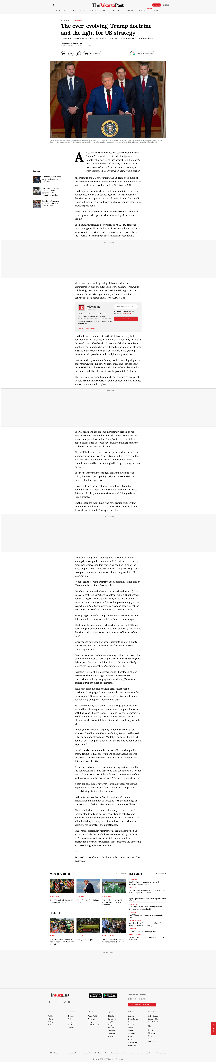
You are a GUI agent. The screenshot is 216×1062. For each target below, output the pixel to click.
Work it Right (132, 1045)
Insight (110, 1022)
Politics (50, 1016)
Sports (150, 1039)
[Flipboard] (69, 1002)
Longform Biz (153, 1019)
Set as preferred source (145, 54)
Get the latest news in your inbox (140, 994)
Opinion (65, 20)
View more (120, 874)
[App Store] (95, 995)
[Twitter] (64, 1002)
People (130, 1028)
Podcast (111, 1036)
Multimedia (152, 1033)
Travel (150, 1036)
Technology (132, 1025)
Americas (91, 1019)
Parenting (131, 1033)
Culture (131, 1012)
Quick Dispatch (153, 1016)
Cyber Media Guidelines (71, 1053)
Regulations (72, 1025)
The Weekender (143, 10)
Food (130, 1036)
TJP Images (152, 1042)
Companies (72, 1022)
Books (130, 1039)
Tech (69, 1019)
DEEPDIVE (116, 10)
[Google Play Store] (110, 995)
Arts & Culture (133, 1022)
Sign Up (126, 319)
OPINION (93, 10)
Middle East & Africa (95, 1025)
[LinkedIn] (50, 1002)
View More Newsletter (87, 328)
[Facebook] (59, 1002)
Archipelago (52, 1025)
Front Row (128, 10)
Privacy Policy (127, 313)
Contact (87, 1053)
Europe (90, 1022)
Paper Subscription (112, 1053)
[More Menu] (48, 5)
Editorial (111, 1016)
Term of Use (161, 1053)
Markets (71, 1028)
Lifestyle (131, 1016)
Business (72, 10)
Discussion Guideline (145, 1053)
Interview (111, 1033)
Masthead (54, 1053)
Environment (132, 1042)
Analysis (111, 1025)
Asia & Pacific (93, 1016)
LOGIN (167, 5)
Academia (77, 20)
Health (130, 1031)
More (150, 1026)
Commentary (112, 1019)
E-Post (157, 10)
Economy (71, 1016)
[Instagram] (55, 1002)
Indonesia (60, 10)
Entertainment (133, 1019)
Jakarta (50, 1019)
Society (50, 1022)
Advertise (97, 1053)
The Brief (111, 1028)
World (83, 10)
